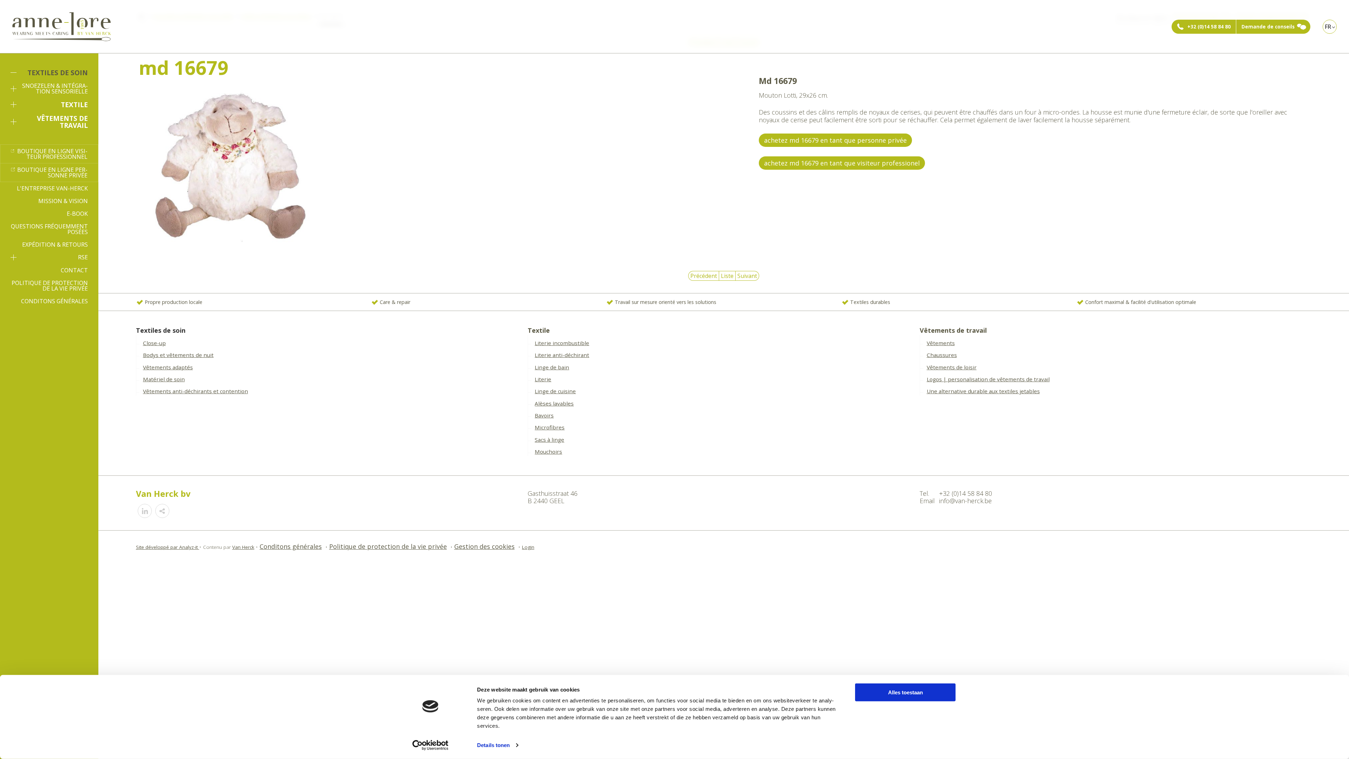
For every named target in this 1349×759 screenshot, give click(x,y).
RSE (83, 257)
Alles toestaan (905, 692)
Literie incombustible (562, 343)
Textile (74, 104)
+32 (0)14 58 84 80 (1209, 27)
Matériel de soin (164, 379)
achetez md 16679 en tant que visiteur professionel (842, 163)
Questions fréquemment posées (49, 229)
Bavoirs (544, 415)
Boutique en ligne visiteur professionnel (52, 154)
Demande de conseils (1268, 27)
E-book (77, 214)
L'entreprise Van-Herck (52, 188)
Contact (74, 270)
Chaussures (942, 355)
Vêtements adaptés (168, 367)
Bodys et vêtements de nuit (178, 355)
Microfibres (550, 427)
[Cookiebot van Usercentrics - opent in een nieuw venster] (430, 745)
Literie (543, 379)
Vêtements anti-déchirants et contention (195, 391)
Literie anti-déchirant (562, 355)
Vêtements (941, 343)
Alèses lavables (554, 403)
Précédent (703, 276)
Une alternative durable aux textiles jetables (983, 391)
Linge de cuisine (555, 391)
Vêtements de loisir (952, 367)
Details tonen (493, 745)
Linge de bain (552, 367)
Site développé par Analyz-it (167, 547)
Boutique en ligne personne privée (52, 172)
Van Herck (243, 547)
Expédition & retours (55, 244)
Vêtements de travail (62, 121)
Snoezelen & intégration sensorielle (55, 88)
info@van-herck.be (965, 501)
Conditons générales (54, 301)
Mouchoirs (548, 451)
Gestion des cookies (484, 546)
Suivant (747, 276)
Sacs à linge (549, 439)
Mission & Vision (63, 201)
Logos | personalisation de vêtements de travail (988, 379)
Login (528, 547)
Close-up (154, 343)
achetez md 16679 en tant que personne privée (835, 140)
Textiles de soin (57, 72)
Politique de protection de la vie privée (50, 285)
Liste (727, 276)
